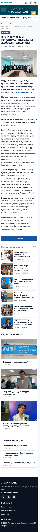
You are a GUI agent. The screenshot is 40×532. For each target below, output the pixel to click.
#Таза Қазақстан (6, 3)
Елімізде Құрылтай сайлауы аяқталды (19, 463)
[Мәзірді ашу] (3, 10)
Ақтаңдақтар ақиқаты (30, 18)
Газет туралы (6, 507)
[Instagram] (26, 2)
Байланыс (5, 514)
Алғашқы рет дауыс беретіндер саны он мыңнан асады (18, 454)
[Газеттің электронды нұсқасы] (33, 12)
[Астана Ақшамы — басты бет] (19, 10)
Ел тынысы (13, 24)
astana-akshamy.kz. (24, 92)
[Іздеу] (35, 18)
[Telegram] (30, 2)
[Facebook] (35, 2)
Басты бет (4, 24)
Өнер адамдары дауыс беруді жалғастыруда (16, 392)
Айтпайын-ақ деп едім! (10, 18)
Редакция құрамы (8, 511)
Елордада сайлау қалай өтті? (15, 362)
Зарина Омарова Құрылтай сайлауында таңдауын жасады (16, 424)
